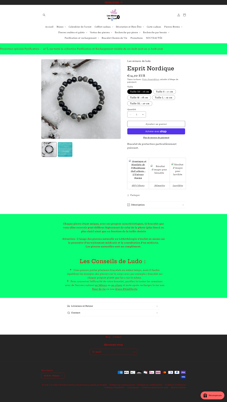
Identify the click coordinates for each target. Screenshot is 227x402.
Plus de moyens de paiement (156, 138)
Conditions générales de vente (154, 387)
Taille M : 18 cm (139, 97)
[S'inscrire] (134, 352)
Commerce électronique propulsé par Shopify (87, 385)
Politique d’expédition (114, 387)
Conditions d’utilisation (175, 385)
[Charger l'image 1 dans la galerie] (49, 149)
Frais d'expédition (150, 79)
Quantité (131, 109)
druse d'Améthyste (126, 289)
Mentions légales (178, 387)
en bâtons (101, 285)
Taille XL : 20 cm (139, 103)
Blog (108, 337)
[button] (44, 15)
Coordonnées (133, 387)
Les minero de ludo (57, 385)
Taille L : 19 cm (163, 97)
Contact (117, 337)
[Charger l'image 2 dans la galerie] (65, 149)
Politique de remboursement (122, 385)
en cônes (116, 285)
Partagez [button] (135, 195)
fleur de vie (99, 289)
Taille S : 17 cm (164, 91)
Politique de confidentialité (150, 385)
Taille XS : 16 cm (139, 91)
